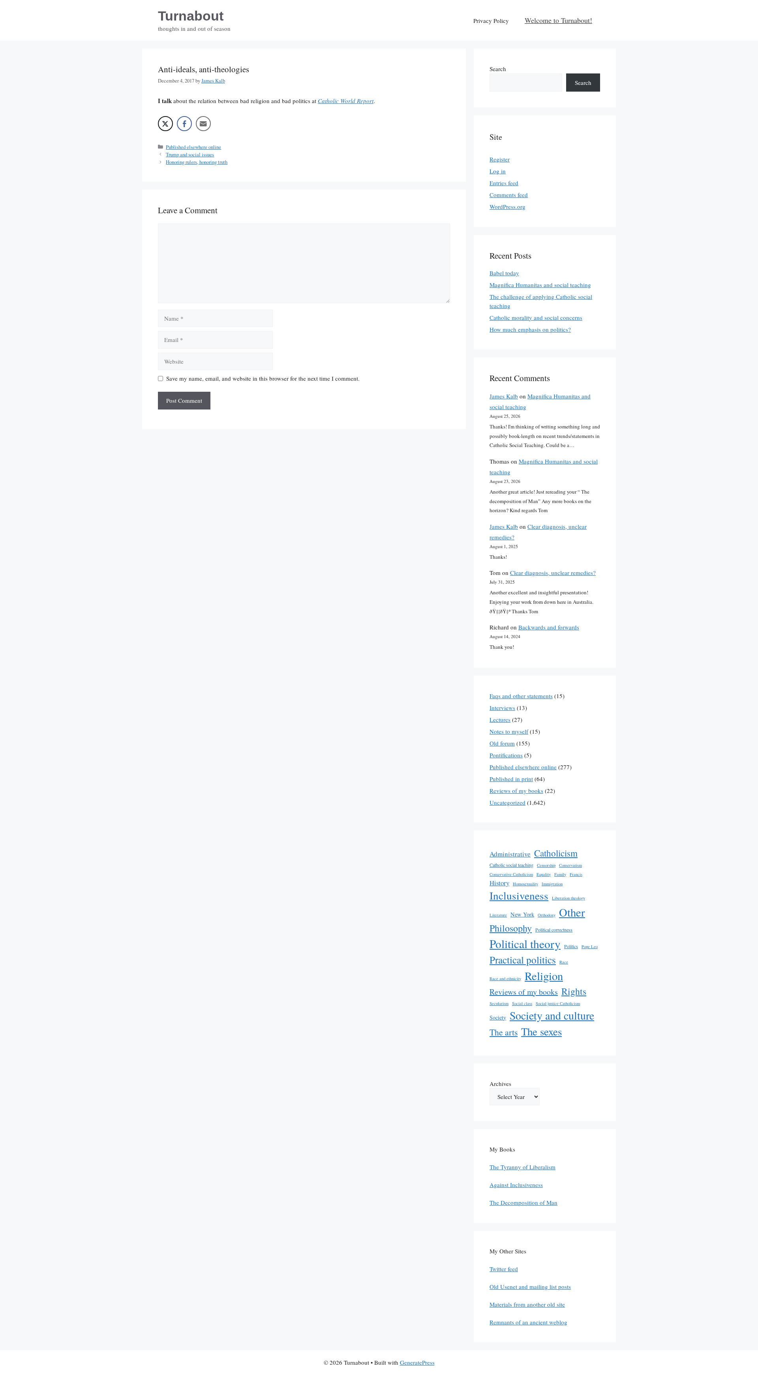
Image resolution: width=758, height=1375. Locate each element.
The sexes (541, 1031)
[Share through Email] (203, 123)
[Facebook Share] (184, 123)
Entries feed (504, 183)
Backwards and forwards (548, 627)
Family (560, 874)
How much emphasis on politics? (530, 329)
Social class (522, 1003)
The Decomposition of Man (523, 1202)
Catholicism (556, 853)
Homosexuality (525, 884)
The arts (504, 1032)
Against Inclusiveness (516, 1185)
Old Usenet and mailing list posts (530, 1286)
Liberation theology (568, 898)
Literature (498, 915)
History (499, 882)
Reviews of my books (516, 791)
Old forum (502, 743)
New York (522, 914)
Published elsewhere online (193, 147)
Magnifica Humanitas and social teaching (540, 285)
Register (500, 159)
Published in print (511, 779)
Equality (544, 874)
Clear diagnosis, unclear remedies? (553, 573)
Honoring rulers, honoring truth (196, 162)
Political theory (525, 943)
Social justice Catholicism (558, 1003)
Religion (544, 975)
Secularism (499, 1003)
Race (563, 962)
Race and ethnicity (505, 978)
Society (498, 1017)
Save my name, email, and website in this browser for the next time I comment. (263, 378)
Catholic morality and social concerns (536, 317)
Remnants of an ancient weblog (528, 1322)
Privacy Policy (491, 20)
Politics (571, 946)
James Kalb (504, 396)
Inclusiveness (519, 895)
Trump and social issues (190, 154)
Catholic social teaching (511, 865)
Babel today (504, 273)
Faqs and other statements (521, 696)
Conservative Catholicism (511, 874)
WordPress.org (507, 206)
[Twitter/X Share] (165, 123)
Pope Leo (590, 946)
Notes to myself (509, 731)
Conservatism (570, 865)
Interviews (502, 708)
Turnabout (190, 15)
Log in (498, 171)
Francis (576, 874)
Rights (573, 991)
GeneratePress (417, 1362)
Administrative (510, 853)
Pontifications (506, 755)
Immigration (552, 884)
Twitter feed (504, 1269)
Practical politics (523, 959)
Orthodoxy (546, 915)
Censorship (546, 865)
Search (498, 69)
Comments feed (509, 195)
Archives (500, 1084)
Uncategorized (507, 802)
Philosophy (511, 928)
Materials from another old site (527, 1304)
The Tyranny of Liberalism (522, 1167)
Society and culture (552, 1015)
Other (572, 912)
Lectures (500, 719)
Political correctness (553, 929)
